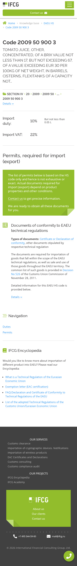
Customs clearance (19, 443)
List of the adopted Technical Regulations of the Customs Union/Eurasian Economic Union (34, 404)
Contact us (37, 13)
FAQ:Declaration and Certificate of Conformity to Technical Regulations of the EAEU (35, 394)
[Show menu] (69, 4)
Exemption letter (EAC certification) (26, 386)
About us (38, 509)
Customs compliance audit (24, 466)
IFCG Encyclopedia (19, 477)
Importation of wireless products (27, 452)
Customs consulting (19, 461)
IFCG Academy (16, 482)
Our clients (38, 514)
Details (7, 103)
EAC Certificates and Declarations (28, 457)
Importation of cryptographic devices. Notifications (38, 448)
